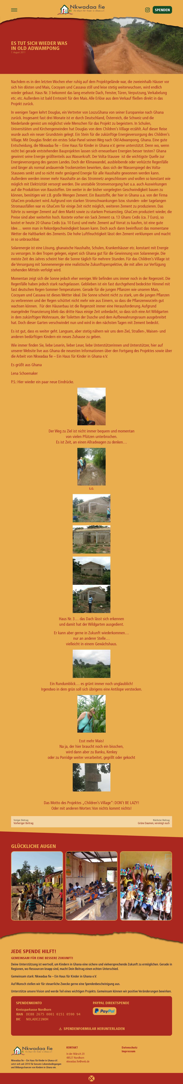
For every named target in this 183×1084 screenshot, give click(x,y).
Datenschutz (129, 1047)
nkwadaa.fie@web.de (77, 1061)
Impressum (128, 1051)
